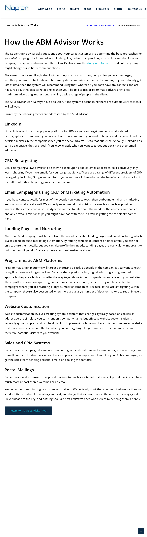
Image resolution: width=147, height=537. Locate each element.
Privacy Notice (14, 478)
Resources (102, 9)
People (61, 9)
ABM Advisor (110, 25)
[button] (145, 9)
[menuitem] (45, 9)
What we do (45, 9)
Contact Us (134, 9)
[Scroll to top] (141, 531)
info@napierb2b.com (128, 442)
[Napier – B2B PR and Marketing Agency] (17, 9)
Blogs (87, 9)
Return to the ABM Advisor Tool (28, 411)
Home (89, 25)
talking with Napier (97, 63)
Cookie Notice (13, 483)
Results (74, 9)
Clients (118, 9)
